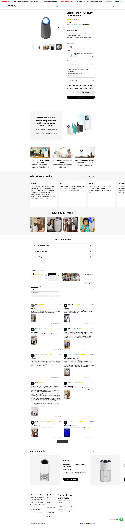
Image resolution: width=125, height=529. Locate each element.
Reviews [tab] (33, 286)
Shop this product (71, 479)
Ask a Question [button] (90, 283)
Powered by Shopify (40, 523)
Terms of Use (60, 511)
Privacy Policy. (67, 511)
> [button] (62, 441)
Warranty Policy (50, 512)
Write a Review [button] (90, 274)
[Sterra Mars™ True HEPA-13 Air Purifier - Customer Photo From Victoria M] (64, 275)
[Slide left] (33, 27)
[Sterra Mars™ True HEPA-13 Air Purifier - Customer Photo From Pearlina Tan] (73, 279)
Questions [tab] (42, 286)
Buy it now (81, 97)
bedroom (58, 296)
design (33, 296)
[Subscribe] (71, 506)
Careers (48, 510)
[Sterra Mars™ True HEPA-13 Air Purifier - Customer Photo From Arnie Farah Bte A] (64, 279)
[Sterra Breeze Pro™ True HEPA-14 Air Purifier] (105, 470)
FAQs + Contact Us (51, 500)
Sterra (34, 523)
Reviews (48, 502)
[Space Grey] (71, 46)
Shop (48, 497)
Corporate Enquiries (51, 507)
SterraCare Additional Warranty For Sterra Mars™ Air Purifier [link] (83, 54)
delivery (51, 296)
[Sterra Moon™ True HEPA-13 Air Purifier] (45, 470)
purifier (39, 296)
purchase (45, 296)
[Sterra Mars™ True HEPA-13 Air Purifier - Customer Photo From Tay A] (78, 279)
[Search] (113, 6)
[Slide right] (58, 27)
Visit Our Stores (50, 505)
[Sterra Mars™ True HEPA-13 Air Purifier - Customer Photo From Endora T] (68, 279)
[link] (71, 55)
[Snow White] (68, 46)
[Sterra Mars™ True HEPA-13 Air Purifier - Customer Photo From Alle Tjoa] (73, 275)
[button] (58, 323)
